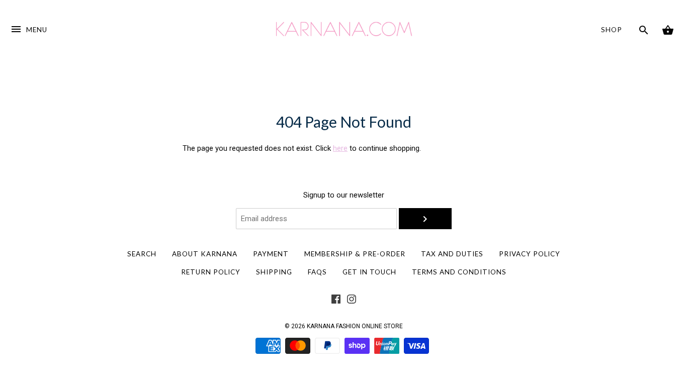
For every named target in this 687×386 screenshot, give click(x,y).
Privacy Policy (529, 254)
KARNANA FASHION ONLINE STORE (355, 326)
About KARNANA (204, 254)
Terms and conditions (459, 272)
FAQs (317, 272)
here (340, 148)
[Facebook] (335, 301)
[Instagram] (351, 301)
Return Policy (210, 272)
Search (141, 254)
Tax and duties (452, 254)
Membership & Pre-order (354, 254)
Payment (271, 254)
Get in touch (369, 272)
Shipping (274, 272)
